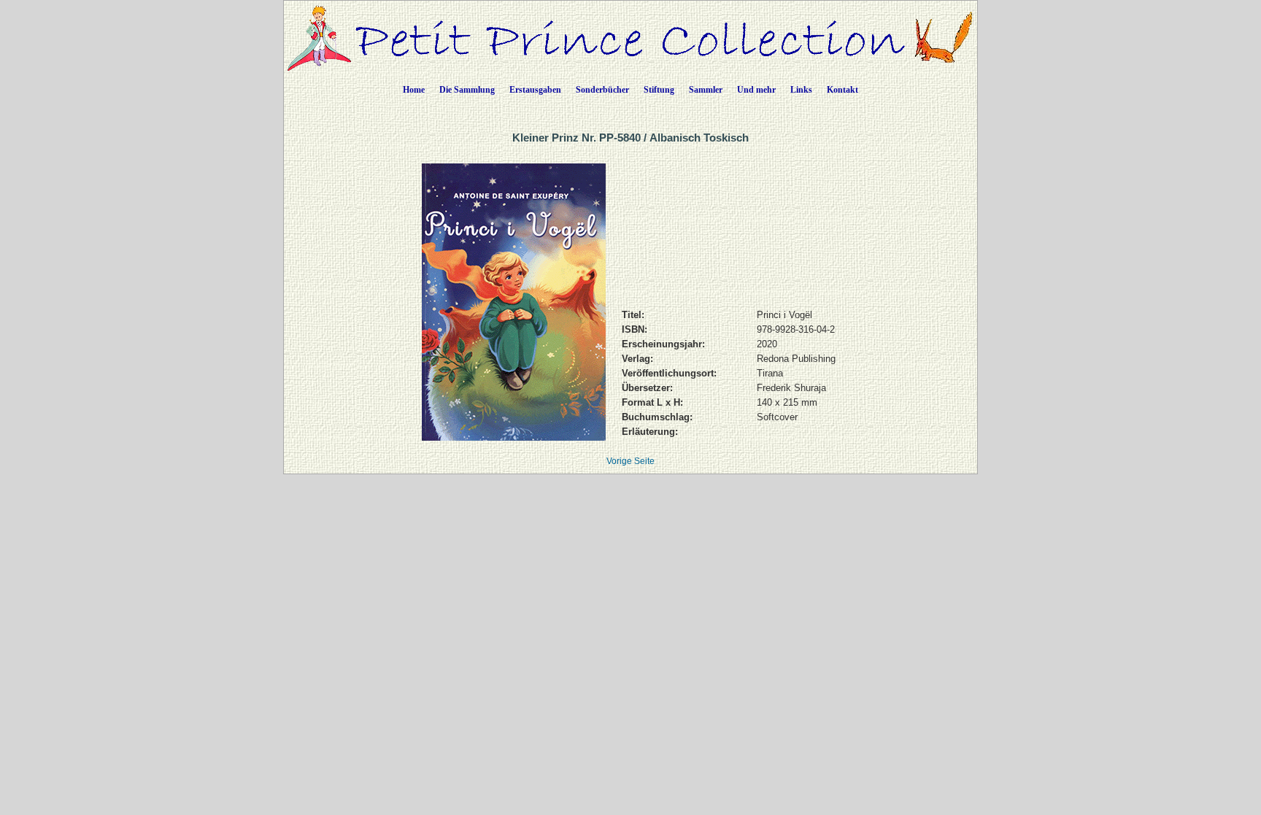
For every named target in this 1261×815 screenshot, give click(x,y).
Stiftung (659, 90)
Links (801, 90)
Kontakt (842, 90)
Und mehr (756, 90)
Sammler (705, 90)
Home (414, 90)
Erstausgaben (535, 90)
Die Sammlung (467, 90)
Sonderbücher (602, 90)
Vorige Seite (630, 461)
